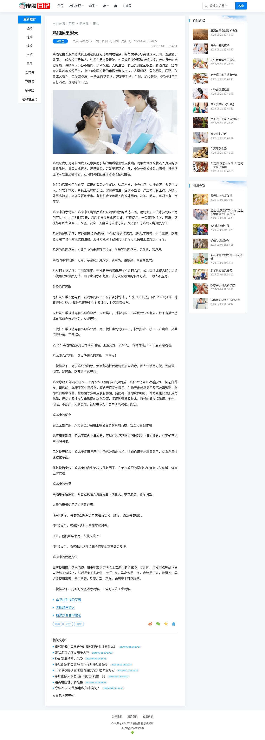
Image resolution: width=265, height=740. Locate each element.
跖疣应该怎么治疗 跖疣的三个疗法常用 (226, 165)
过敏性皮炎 (29, 99)
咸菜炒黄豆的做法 (68, 615)
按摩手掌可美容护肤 (222, 285)
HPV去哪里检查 (219, 89)
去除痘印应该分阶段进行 (225, 299)
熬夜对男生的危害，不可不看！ (226, 257)
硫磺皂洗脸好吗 (219, 240)
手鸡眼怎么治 (218, 148)
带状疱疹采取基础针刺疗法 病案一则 (80, 676)
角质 (78, 624)
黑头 (30, 63)
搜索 (241, 5)
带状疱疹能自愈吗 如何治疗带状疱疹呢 (81, 664)
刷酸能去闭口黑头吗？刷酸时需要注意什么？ (86, 646)
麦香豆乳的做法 (219, 45)
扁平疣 (29, 90)
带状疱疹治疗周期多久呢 (72, 652)
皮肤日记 (138, 723)
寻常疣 (84, 23)
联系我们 (132, 716)
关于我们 (117, 716)
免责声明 (148, 716)
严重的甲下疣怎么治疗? (224, 119)
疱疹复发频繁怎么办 (69, 658)
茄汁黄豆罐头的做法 (222, 60)
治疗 (68, 624)
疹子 (92, 5)
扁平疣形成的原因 (68, 600)
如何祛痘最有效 (219, 225)
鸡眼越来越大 (65, 607)
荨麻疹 (29, 81)
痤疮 (30, 46)
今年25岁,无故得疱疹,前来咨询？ (77, 688)
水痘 (30, 54)
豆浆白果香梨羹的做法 (224, 30)
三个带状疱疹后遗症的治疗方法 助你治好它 (85, 670)
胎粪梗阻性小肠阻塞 (69, 682)
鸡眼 (57, 624)
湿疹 (30, 28)
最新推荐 (29, 19)
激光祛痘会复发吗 (221, 195)
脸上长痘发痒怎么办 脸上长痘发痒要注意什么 (226, 212)
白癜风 (127, 5)
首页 (60, 5)
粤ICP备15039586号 (132, 728)
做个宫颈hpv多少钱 (222, 104)
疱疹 (30, 37)
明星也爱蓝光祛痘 (221, 270)
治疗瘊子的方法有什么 (224, 74)
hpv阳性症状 (218, 133)
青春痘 (29, 72)
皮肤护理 (75, 5)
